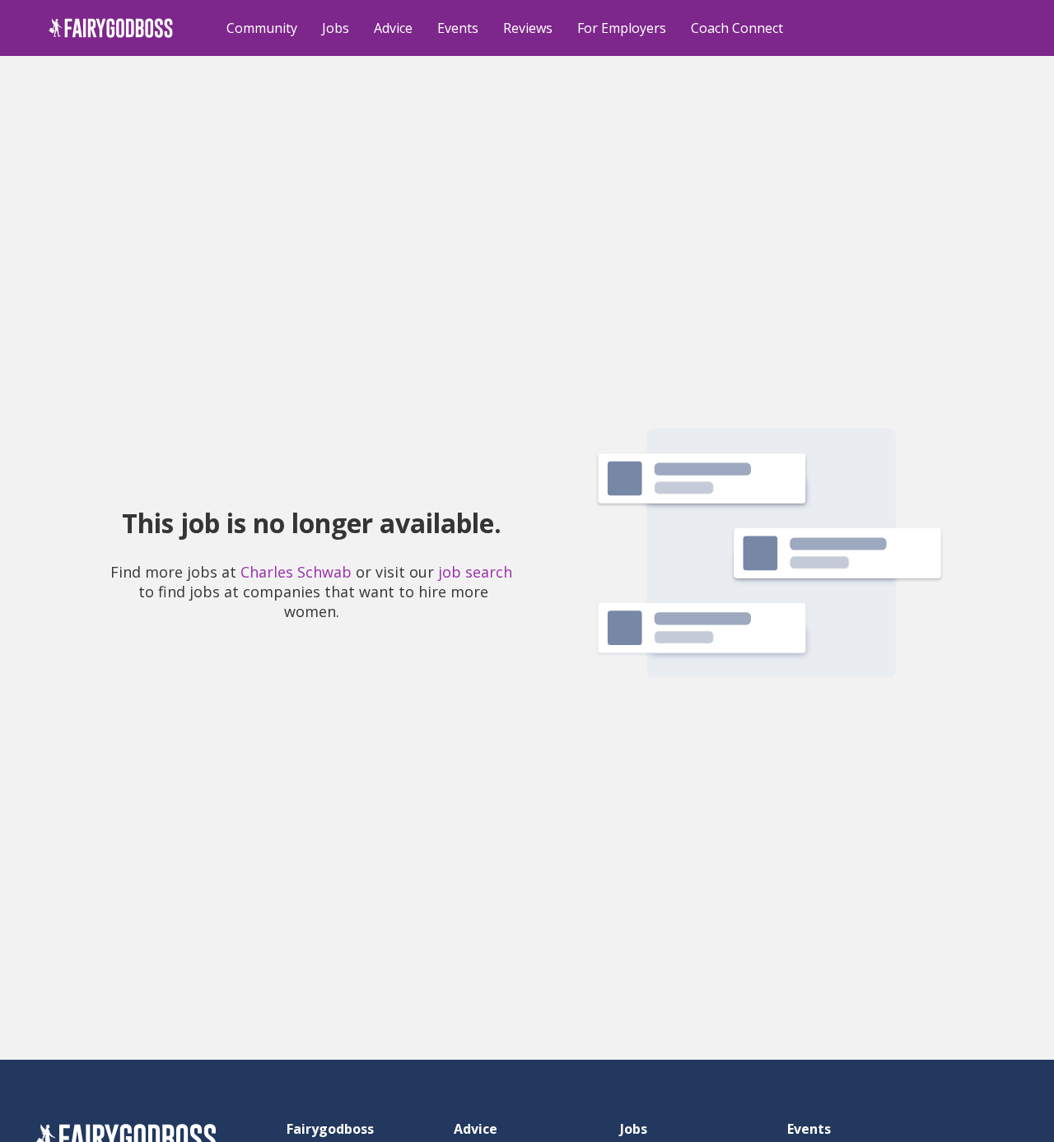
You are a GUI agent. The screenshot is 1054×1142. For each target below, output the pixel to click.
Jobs (335, 28)
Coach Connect (737, 28)
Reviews (528, 28)
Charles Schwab (296, 572)
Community (261, 28)
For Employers (621, 28)
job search (475, 572)
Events (457, 28)
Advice (393, 28)
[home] (111, 28)
